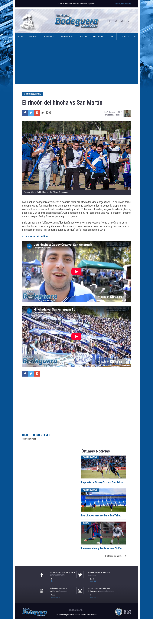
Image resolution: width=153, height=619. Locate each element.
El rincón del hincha (32, 94)
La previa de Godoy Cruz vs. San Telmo (102, 482)
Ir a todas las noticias (114, 556)
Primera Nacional (90, 457)
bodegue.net (76, 609)
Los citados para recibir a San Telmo (101, 515)
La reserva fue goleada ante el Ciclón (101, 548)
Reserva (86, 523)
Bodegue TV (49, 36)
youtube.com (58, 591)
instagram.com (101, 591)
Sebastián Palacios (114, 115)
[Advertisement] (76, 63)
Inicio (20, 36)
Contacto (124, 36)
